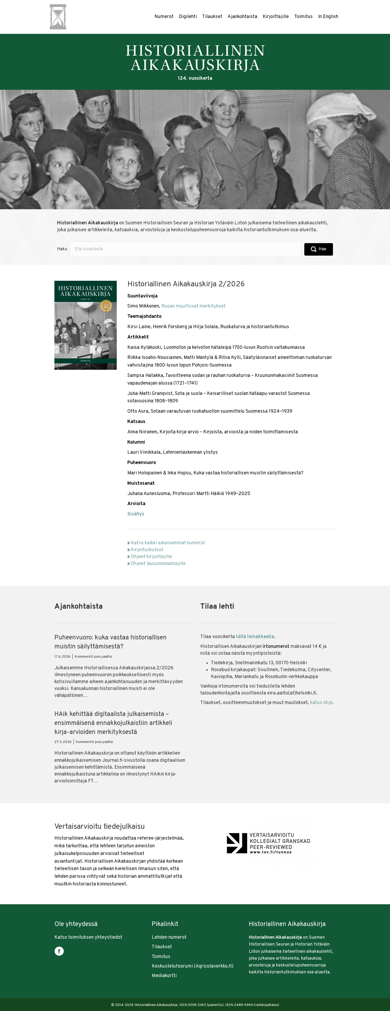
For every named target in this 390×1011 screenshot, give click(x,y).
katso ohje (321, 703)
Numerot (164, 17)
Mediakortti (164, 976)
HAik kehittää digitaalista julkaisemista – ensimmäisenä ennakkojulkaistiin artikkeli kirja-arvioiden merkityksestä (113, 723)
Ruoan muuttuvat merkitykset (193, 306)
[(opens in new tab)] (268, 845)
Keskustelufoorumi (172, 966)
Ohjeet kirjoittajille (151, 557)
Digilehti (188, 17)
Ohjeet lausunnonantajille (158, 564)
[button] (318, 249)
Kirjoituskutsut (147, 550)
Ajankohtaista (242, 17)
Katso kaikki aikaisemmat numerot (168, 543)
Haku (62, 249)
